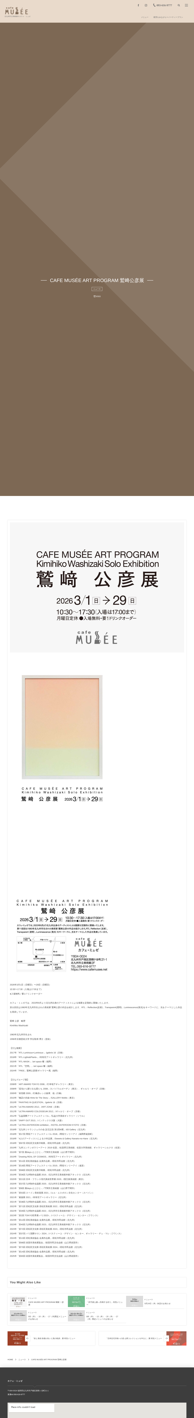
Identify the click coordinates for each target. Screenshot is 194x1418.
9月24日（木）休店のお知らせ (158, 1304)
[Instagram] (146, 5)
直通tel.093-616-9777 (16, 1394)
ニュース (97, 289)
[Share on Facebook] (138, 5)
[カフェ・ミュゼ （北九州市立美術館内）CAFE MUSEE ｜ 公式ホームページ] (16, 10)
